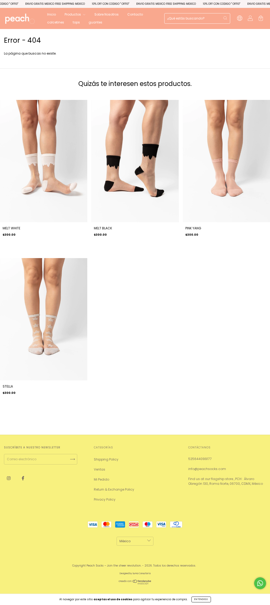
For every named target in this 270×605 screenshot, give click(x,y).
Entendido (201, 599)
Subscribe (183, 48)
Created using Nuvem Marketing (135, 65)
